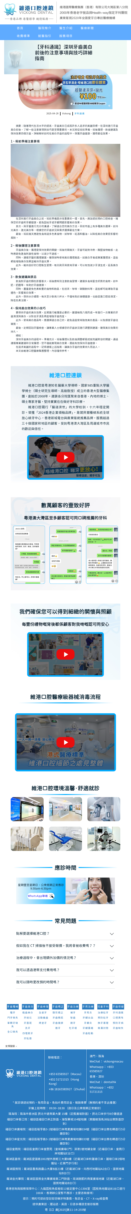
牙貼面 (28, 1038)
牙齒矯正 (58, 1006)
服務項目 (66, 36)
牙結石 (28, 1017)
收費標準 (23, 36)
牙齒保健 (118, 1006)
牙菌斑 (28, 1023)
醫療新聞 (87, 28)
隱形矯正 (58, 1012)
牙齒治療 (73, 1006)
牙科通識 (79, 113)
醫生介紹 (66, 28)
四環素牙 (27, 1033)
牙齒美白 (28, 1006)
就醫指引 (44, 36)
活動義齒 (43, 1017)
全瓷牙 (43, 1012)
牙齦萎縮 (88, 1028)
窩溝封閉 (103, 1028)
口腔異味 (118, 1017)
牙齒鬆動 (88, 1033)
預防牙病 (118, 1023)
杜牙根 (73, 1028)
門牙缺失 (12, 1017)
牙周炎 (88, 1012)
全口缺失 (12, 1032)
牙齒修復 (43, 1006)
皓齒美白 (27, 1012)
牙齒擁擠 (58, 1023)
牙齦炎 (88, 1023)
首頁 (20, 28)
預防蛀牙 (103, 1017)
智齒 (73, 1017)
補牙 (73, 1012)
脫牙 (73, 1023)
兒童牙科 (103, 1006)
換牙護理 (103, 1023)
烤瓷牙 (43, 1023)
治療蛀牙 (103, 1012)
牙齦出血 (88, 1017)
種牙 (12, 1012)
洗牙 (28, 1028)
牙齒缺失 (118, 1028)
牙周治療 (88, 1006)
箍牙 (58, 1028)
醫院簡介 (44, 28)
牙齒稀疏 (58, 1017)
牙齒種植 (13, 1006)
